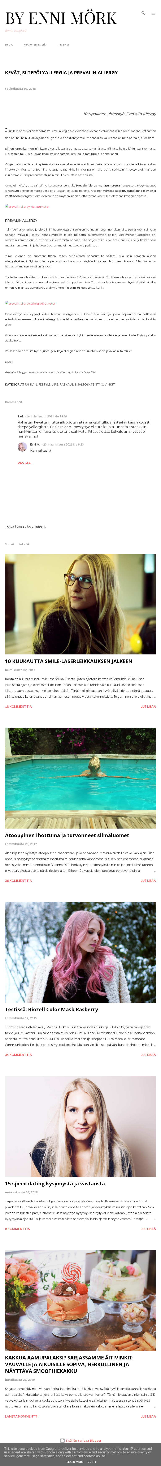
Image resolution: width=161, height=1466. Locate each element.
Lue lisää (148, 706)
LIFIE (55, 384)
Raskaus (66, 384)
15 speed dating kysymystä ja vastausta (55, 1183)
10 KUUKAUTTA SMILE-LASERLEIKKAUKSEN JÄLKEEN (68, 661)
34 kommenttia (18, 1055)
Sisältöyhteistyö (89, 384)
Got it (92, 1461)
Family (30, 384)
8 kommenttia (17, 1229)
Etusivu (9, 44)
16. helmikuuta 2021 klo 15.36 (46, 416)
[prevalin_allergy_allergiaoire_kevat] (30, 303)
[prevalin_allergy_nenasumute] (26, 206)
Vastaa (24, 463)
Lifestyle (43, 384)
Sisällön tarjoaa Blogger (83, 1441)
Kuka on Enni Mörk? (35, 44)
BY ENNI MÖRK (61, 17)
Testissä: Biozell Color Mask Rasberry (51, 1009)
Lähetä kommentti (21, 1416)
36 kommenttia (18, 880)
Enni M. (35, 444)
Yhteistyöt (63, 44)
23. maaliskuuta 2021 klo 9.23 (63, 444)
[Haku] (143, 7)
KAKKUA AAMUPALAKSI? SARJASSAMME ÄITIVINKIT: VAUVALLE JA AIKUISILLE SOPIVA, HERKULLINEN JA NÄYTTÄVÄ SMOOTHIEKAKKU (69, 1364)
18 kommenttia (18, 706)
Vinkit (110, 384)
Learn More (74, 1461)
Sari (20, 416)
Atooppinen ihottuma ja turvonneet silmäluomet (67, 835)
